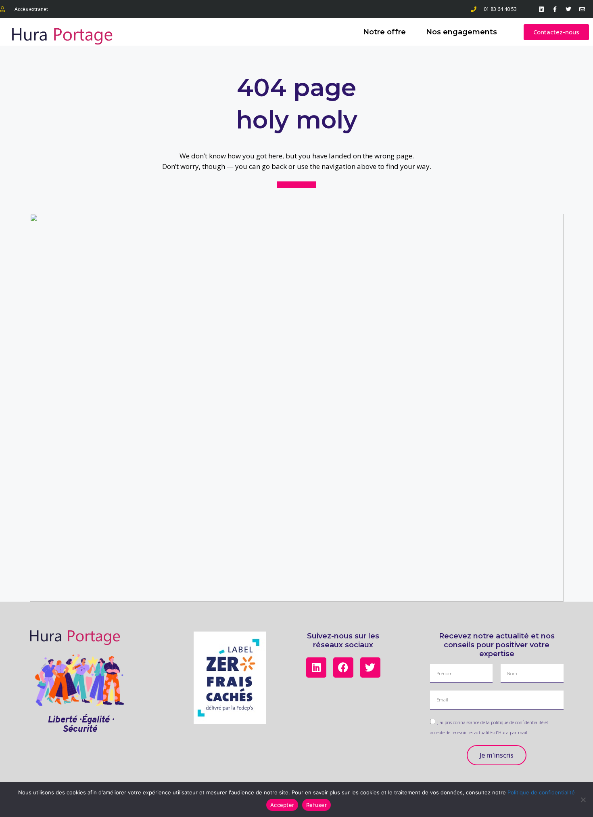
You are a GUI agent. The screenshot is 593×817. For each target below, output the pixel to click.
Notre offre (384, 31)
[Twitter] (568, 9)
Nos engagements (461, 31)
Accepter (282, 805)
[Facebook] (343, 667)
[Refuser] (583, 800)
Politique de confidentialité (541, 792)
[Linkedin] (541, 9)
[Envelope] (582, 9)
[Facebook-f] (555, 9)
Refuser (316, 805)
